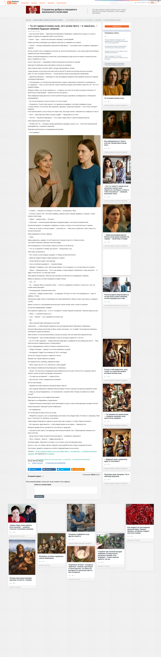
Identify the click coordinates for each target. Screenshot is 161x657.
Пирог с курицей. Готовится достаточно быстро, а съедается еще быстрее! (116, 57)
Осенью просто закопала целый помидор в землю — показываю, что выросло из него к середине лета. (138, 594)
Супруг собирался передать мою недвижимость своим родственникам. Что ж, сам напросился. (116, 41)
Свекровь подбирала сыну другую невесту (78, 535)
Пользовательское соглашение (114, 63)
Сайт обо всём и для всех (111, 305)
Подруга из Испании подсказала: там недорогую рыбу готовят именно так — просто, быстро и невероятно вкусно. (109, 591)
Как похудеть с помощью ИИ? (21, 611)
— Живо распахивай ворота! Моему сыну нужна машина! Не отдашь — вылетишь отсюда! (116, 237)
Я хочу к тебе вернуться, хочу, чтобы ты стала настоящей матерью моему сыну (116, 371)
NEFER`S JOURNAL (44, 632)
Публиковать (39, 496)
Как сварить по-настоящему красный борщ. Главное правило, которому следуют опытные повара (138, 530)
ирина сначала (37, 463)
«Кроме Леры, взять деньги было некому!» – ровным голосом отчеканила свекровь (21, 527)
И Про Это (12, 536)
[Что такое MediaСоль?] (158, 1)
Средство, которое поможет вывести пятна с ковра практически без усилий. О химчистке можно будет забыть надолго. (50, 588)
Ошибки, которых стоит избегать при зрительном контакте (116, 52)
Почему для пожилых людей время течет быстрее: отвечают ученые (115, 47)
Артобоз (41, 565)
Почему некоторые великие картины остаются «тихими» (21, 579)
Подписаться (117, 26)
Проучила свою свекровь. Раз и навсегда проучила (116, 475)
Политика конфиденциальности (114, 65)
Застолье (129, 540)
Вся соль (28, 20)
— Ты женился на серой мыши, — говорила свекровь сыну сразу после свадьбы (116, 416)
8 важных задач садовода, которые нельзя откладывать (139, 631)
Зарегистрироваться (143, 2)
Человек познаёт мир (133, 639)
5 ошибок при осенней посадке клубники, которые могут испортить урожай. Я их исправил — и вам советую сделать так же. (110, 555)
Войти (152, 2)
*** (105, 36)
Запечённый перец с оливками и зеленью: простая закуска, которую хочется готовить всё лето (110, 628)
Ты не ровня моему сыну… (115, 98)
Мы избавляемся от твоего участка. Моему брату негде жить (115, 143)
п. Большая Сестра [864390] (55, 463)
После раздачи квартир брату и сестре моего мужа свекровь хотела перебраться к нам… (116, 296)
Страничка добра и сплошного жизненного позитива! (59, 10)
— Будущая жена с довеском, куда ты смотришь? (115, 460)
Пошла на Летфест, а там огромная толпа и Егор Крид (50, 624)
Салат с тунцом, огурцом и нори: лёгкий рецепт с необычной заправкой (20, 645)
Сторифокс (50, 454)
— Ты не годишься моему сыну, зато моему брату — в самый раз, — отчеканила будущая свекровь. (93, 20)
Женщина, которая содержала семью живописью (51, 557)
